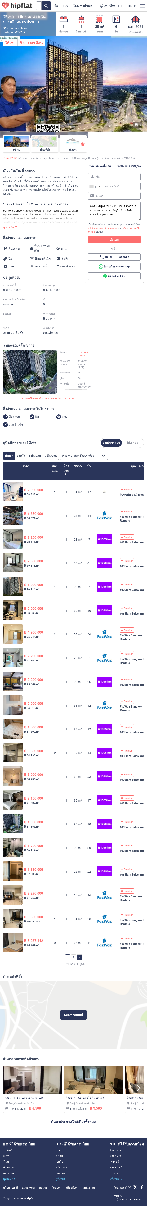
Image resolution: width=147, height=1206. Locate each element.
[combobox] (94, 186)
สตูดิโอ (21, 455)
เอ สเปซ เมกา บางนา (84, 354)
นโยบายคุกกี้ (10, 1187)
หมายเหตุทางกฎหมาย (34, 1187)
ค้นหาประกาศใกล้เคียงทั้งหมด (73, 1121)
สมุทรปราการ (49, 158)
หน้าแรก (22, 158)
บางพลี (64, 158)
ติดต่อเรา (56, 1187)
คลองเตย (8, 1173)
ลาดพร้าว (115, 1156)
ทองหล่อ (60, 1173)
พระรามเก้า (116, 1167)
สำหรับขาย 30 (111, 442)
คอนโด (34, 158)
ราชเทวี (7, 1150)
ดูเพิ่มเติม (8, 227)
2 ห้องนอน (51, 455)
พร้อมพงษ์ (61, 1167)
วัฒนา (7, 1161)
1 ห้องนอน (35, 455)
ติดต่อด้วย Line (117, 276)
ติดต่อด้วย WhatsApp (117, 266)
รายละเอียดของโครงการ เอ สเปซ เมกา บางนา (48, 398)
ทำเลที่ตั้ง (45, 149)
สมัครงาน (89, 1187)
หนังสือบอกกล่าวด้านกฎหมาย (102, 228)
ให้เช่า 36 (132, 442)
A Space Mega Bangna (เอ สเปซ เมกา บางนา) (96, 158)
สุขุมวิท (114, 1173)
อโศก (59, 1150)
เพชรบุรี (114, 1161)
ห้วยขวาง (8, 1167)
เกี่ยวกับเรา (72, 1187)
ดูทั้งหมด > (9, 1179)
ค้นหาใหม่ (11, 158)
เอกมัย (59, 1161)
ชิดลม (59, 1156)
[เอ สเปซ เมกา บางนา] (30, 372)
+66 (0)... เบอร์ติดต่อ (117, 256)
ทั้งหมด (9, 455)
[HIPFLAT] (17, 5)
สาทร (6, 1156)
